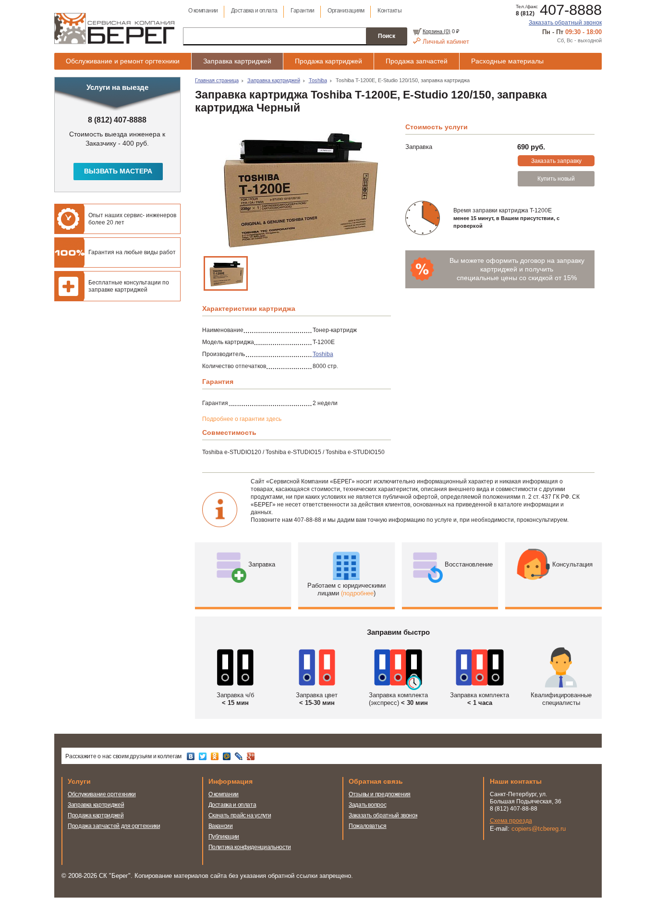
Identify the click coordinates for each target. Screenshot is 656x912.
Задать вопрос (367, 804)
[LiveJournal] (240, 756)
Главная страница (217, 80)
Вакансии (220, 826)
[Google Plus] (252, 756)
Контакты (389, 10)
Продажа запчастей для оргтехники (114, 826)
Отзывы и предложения (380, 794)
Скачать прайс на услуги (239, 815)
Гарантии (303, 10)
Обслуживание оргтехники (102, 794)
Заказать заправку (556, 161)
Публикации (223, 836)
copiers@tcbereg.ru (538, 828)
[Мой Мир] (228, 756)
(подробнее (357, 593)
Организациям (346, 10)
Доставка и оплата (254, 10)
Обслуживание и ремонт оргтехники (123, 61)
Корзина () (436, 31)
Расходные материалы (507, 61)
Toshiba (318, 80)
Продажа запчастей (417, 61)
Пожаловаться (368, 826)
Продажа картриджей (328, 61)
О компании (203, 10)
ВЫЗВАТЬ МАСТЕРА (118, 171)
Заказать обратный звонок (565, 22)
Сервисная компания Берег (114, 28)
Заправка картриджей (237, 61)
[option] (296, 188)
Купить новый (556, 178)
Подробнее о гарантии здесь (241, 419)
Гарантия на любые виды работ (132, 252)
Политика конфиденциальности (249, 847)
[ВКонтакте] (192, 756)
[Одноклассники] (216, 756)
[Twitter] (204, 756)
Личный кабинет (446, 41)
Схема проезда (511, 820)
